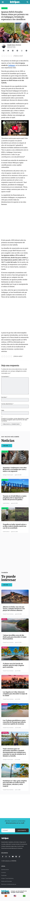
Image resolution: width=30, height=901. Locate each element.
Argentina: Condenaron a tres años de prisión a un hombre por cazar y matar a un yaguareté (15, 469)
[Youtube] (12, 856)
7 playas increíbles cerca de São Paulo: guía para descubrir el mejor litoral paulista (14, 637)
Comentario (5, 376)
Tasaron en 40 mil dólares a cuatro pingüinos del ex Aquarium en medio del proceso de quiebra (14, 497)
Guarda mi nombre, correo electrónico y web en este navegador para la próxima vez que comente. (14, 420)
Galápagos (11, 65)
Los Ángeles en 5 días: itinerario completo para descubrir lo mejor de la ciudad (15, 693)
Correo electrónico (7, 403)
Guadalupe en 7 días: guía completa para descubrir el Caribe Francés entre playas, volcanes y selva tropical (15, 783)
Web (2, 410)
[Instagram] (6, 856)
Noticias (4, 8)
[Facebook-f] (2, 856)
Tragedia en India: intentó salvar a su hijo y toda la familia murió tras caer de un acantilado (14, 526)
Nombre (4, 397)
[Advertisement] (15, 222)
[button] (2, 2)
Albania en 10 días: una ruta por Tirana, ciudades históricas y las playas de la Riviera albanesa (14, 608)
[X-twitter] (9, 856)
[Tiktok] (19, 856)
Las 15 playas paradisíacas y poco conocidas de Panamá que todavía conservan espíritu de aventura (14, 722)
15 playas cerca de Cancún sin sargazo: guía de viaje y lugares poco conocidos (13, 665)
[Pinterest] (16, 856)
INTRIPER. (13, 860)
